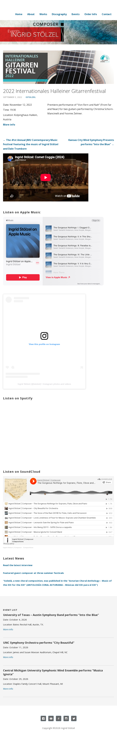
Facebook (43, 718)
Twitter (73, 718)
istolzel (31, 97)
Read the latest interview (17, 565)
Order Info (90, 14)
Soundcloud (58, 718)
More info (9, 124)
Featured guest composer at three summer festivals (33, 572)
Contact (107, 14)
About (31, 14)
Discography (59, 14)
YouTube (51, 718)
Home (18, 14)
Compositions (28, 547)
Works (43, 14)
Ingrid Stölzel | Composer (12, 547)
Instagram (66, 718)
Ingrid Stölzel (24, 384)
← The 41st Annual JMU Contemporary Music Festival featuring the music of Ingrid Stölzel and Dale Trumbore (30, 144)
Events (76, 14)
